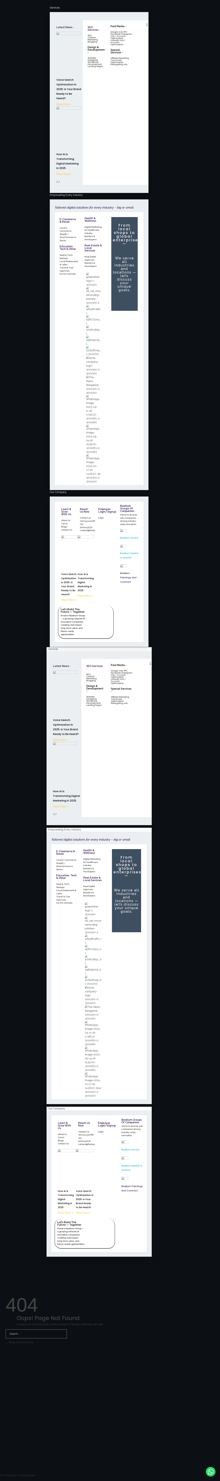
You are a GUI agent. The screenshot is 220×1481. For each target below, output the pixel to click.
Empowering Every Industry (64, 829)
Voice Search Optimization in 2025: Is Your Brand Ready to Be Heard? (68, 89)
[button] (210, 1471)
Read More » (64, 104)
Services (53, 649)
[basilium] (21, 1375)
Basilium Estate (129, 537)
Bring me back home (20, 1342)
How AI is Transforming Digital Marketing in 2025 (66, 795)
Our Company (56, 1108)
